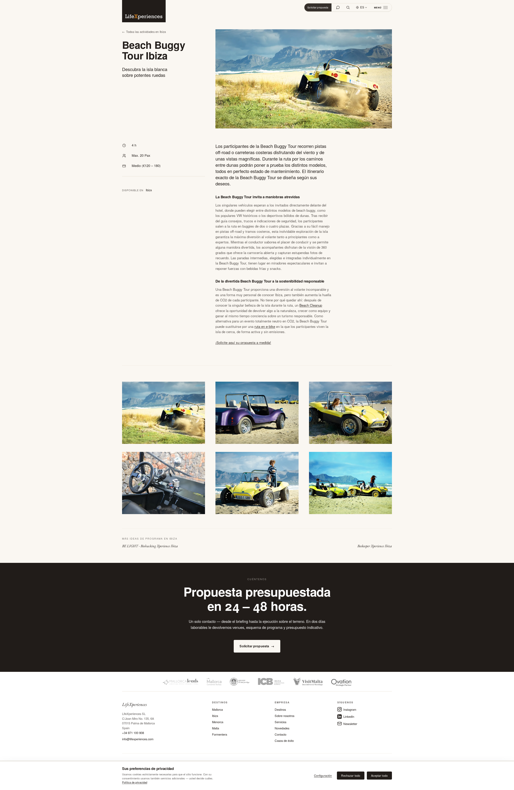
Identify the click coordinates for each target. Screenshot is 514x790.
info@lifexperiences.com (137, 739)
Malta (215, 728)
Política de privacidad (134, 782)
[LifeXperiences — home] (144, 11)
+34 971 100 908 (133, 733)
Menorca (217, 722)
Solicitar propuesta (317, 7)
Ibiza (215, 716)
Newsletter (350, 724)
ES (362, 7)
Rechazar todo (350, 776)
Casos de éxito (284, 740)
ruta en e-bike (264, 326)
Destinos (280, 709)
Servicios (280, 722)
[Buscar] (348, 7)
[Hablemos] (338, 7)
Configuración (323, 776)
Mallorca (217, 709)
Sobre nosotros (284, 716)
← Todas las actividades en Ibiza (144, 31)
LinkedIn (348, 716)
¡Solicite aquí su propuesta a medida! (243, 342)
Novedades (282, 728)
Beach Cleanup (310, 305)
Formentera (219, 734)
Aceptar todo (379, 776)
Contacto (280, 734)
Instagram (349, 709)
